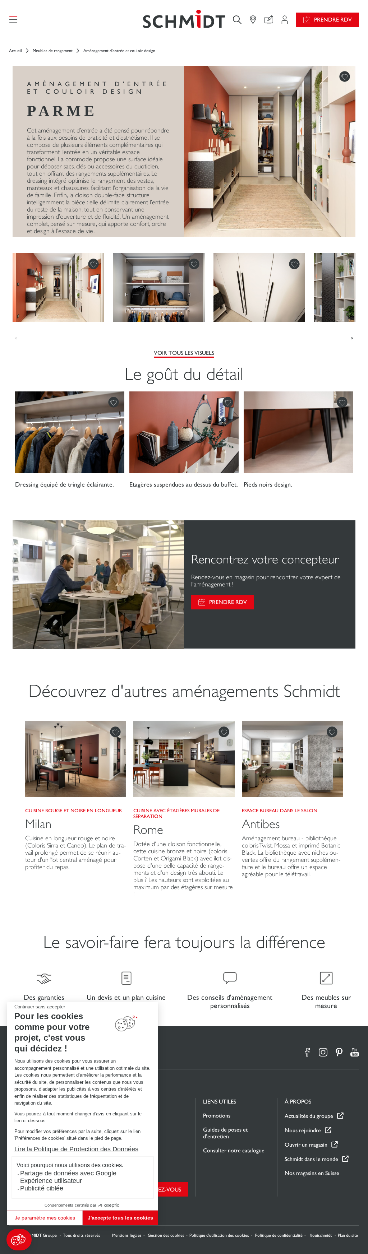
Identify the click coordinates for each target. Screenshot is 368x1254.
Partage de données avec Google (68, 1173)
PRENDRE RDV (228, 602)
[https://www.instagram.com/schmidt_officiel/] (323, 1052)
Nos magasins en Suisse (312, 1173)
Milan (38, 824)
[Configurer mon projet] (268, 19)
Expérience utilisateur (51, 1180)
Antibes (261, 824)
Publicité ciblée (41, 1188)
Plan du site (348, 1235)
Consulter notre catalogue (233, 1150)
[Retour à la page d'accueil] (184, 19)
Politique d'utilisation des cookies (219, 1235)
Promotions (216, 1115)
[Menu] (13, 19)
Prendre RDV (333, 19)
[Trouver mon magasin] (253, 19)
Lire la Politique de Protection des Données (76, 1149)
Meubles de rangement (53, 50)
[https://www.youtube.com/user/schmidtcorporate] (354, 1052)
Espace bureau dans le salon (279, 810)
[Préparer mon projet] (284, 19)
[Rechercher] (237, 19)
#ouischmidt (321, 1235)
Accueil (15, 50)
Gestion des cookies (166, 1235)
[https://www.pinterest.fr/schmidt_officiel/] (339, 1052)
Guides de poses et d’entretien (225, 1133)
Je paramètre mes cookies (45, 1218)
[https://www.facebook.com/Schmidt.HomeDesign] (307, 1052)
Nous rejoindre (303, 1130)
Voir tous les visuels (184, 352)
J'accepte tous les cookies (120, 1218)
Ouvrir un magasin (306, 1144)
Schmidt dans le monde (311, 1159)
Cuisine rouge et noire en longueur (73, 810)
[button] (19, 1239)
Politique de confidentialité (279, 1235)
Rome (148, 830)
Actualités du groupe (309, 1116)
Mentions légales (127, 1235)
